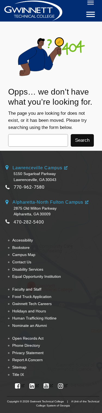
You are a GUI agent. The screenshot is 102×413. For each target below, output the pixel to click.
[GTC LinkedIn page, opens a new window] (34, 386)
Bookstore (21, 247)
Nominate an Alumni (29, 325)
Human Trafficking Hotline (34, 318)
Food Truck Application (31, 296)
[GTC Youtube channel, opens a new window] (48, 386)
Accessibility (22, 240)
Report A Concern (27, 360)
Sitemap (19, 367)
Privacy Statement (28, 353)
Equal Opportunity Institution (36, 276)
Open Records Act (28, 338)
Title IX (18, 374)
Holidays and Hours (29, 311)
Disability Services (27, 269)
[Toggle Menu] (90, 3)
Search (82, 140)
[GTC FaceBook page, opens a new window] (19, 386)
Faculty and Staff (26, 289)
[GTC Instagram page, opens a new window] (62, 386)
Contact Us (21, 262)
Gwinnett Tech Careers (32, 304)
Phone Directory (26, 345)
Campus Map (23, 254)
